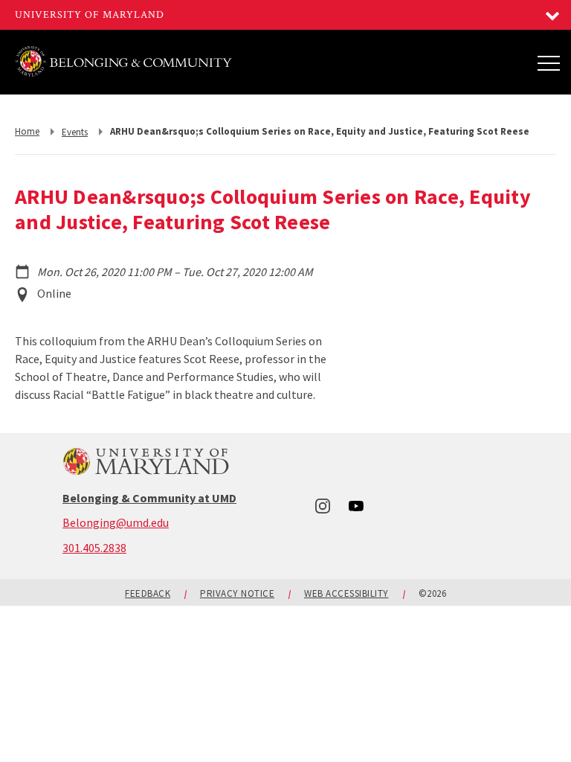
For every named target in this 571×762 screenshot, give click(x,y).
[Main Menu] (548, 62)
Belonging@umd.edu (115, 522)
